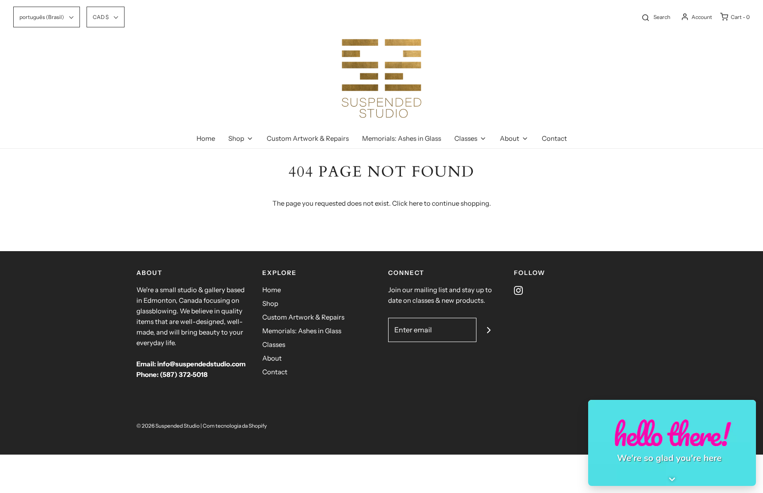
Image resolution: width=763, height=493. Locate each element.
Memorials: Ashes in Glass (401, 138)
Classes (273, 344)
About (272, 358)
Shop (270, 303)
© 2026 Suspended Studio (168, 425)
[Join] (488, 330)
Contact (554, 138)
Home (205, 138)
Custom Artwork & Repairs (308, 138)
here (416, 203)
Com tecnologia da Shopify (235, 425)
